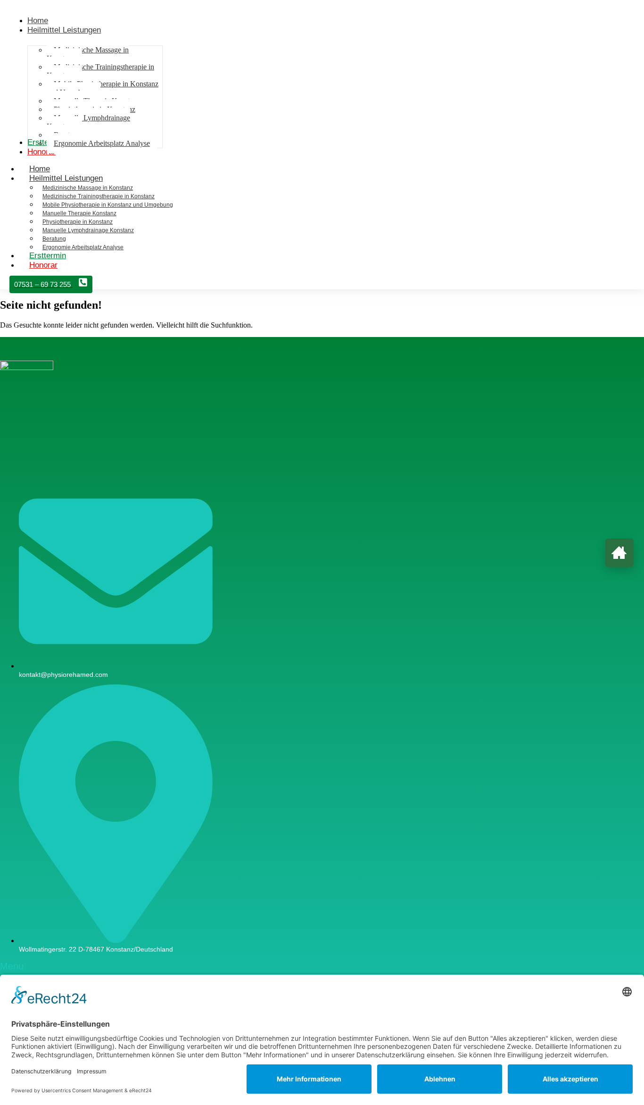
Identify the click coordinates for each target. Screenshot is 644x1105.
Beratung (54, 239)
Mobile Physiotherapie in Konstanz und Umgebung (107, 205)
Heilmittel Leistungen (66, 178)
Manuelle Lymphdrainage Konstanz (88, 230)
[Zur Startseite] (619, 553)
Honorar (43, 265)
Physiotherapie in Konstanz (77, 222)
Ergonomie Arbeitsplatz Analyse (83, 247)
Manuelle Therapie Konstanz (79, 213)
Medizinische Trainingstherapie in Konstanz (98, 196)
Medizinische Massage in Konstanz (87, 188)
